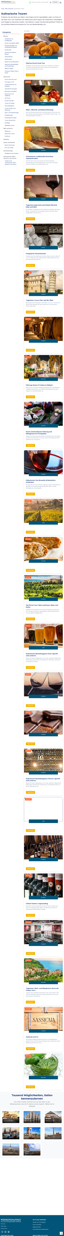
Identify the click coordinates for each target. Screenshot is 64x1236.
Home (2, 8)
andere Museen (9, 56)
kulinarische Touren (10, 133)
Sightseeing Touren (9, 125)
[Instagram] (5, 1231)
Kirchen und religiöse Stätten (12, 43)
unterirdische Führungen (11, 88)
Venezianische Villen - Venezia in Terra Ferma (10, 157)
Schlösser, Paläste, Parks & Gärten (11, 72)
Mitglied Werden (37, 1227)
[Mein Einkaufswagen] (50, 2)
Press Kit (3, 1223)
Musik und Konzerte (10, 145)
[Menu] (60, 2)
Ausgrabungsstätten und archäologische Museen (11, 46)
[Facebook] (2, 1231)
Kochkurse (7, 136)
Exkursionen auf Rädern (11, 91)
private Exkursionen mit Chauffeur (10, 85)
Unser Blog (3, 1226)
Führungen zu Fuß (9, 82)
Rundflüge (7, 122)
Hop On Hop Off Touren (11, 79)
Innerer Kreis (4, 1228)
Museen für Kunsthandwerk (11, 61)
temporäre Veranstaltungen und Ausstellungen (11, 65)
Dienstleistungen (8, 150)
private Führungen (9, 100)
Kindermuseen (8, 59)
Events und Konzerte (9, 142)
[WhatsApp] (30, 2)
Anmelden (55, 2)
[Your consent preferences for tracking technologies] (61, 1233)
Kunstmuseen (8, 49)
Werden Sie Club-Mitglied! (39, 1222)
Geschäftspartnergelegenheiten (40, 1229)
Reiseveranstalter (37, 1224)
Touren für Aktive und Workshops (10, 109)
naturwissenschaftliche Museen (10, 53)
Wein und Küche (9, 8)
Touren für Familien (9, 103)
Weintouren (7, 131)
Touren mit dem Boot (10, 120)
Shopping (6, 139)
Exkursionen (7, 76)
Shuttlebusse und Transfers (11, 153)
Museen (6, 36)
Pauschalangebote (9, 105)
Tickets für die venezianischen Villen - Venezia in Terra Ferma (10, 162)
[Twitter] (8, 1231)
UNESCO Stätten (9, 68)
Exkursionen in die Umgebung (9, 94)
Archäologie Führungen (11, 117)
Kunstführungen (9, 115)
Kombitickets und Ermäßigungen (9, 39)
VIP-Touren (7, 98)
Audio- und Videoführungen (12, 112)
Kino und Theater (9, 147)
